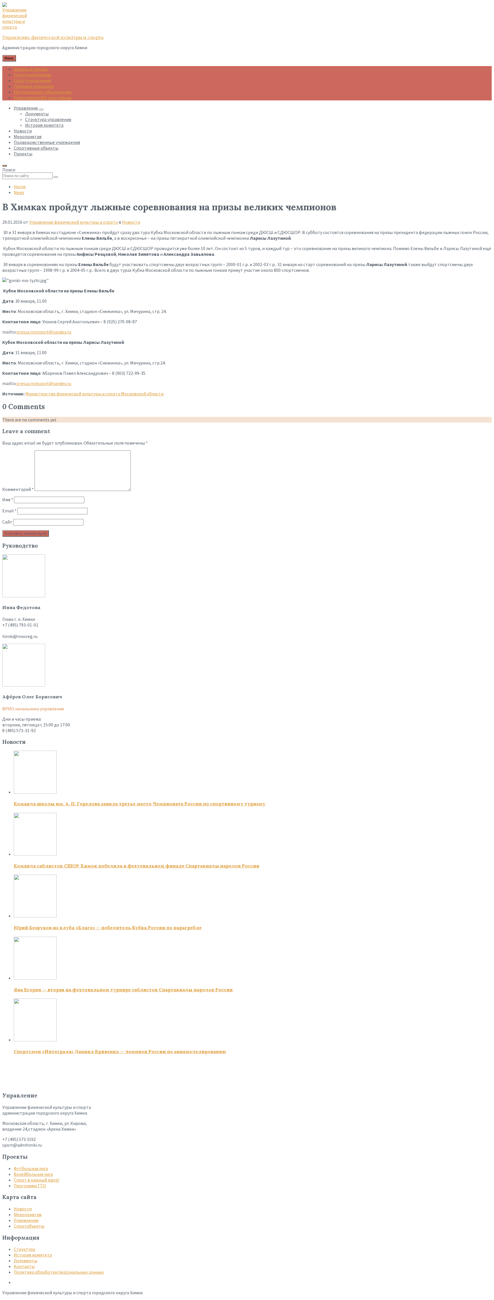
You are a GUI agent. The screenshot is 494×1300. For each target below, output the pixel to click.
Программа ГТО (30, 1185)
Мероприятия (27, 1214)
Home (20, 186)
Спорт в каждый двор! (36, 1180)
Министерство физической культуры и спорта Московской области (94, 394)
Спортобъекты (29, 1226)
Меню (9, 58)
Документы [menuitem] (37, 113)
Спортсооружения (32, 75)
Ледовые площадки (34, 86)
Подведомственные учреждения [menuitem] (47, 142)
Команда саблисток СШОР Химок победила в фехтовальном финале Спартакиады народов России (136, 866)
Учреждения (26, 1220)
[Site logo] (16, 27)
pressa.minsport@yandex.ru (44, 332)
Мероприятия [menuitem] (27, 136)
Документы (25, 1260)
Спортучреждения (32, 80)
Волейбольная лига (33, 1174)
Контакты (24, 1266)
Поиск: (9, 170)
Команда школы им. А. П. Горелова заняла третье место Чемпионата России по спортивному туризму (139, 803)
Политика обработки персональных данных (59, 1272)
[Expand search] (4, 166)
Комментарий (18, 489)
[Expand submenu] (41, 109)
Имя (7, 499)
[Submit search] (55, 177)
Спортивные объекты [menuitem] (36, 148)
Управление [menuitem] (26, 108)
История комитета (33, 1255)
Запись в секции (30, 69)
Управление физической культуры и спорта (52, 37)
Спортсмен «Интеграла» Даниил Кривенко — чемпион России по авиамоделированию (120, 1051)
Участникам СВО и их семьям (42, 97)
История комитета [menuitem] (44, 125)
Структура (24, 1249)
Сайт (7, 522)
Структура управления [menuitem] (48, 119)
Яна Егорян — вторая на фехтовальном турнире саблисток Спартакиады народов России (123, 989)
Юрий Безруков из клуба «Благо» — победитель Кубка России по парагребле (108, 927)
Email (9, 511)
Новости (131, 222)
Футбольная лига (31, 1168)
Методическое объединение (42, 92)
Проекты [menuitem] (23, 153)
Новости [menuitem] (23, 131)
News (19, 192)
